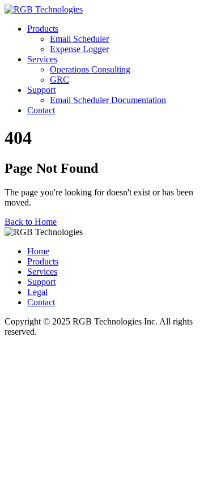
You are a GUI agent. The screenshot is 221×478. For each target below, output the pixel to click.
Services (42, 59)
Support (41, 90)
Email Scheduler (79, 39)
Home (38, 251)
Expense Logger (79, 49)
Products (42, 28)
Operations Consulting (90, 69)
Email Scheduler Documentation (108, 100)
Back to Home (31, 222)
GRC (59, 79)
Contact (41, 110)
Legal (37, 292)
